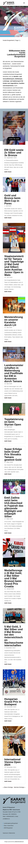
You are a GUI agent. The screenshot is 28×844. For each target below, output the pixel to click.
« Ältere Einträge (8, 787)
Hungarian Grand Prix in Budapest (12, 701)
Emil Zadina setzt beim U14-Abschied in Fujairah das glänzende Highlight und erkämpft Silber (13, 507)
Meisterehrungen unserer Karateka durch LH (13, 321)
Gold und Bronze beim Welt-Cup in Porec (12, 199)
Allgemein (10, 122)
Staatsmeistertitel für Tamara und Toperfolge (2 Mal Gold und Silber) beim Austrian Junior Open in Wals (14, 265)
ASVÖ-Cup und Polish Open (14, 117)
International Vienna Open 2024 (12, 762)
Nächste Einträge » (19, 787)
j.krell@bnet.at (6, 818)
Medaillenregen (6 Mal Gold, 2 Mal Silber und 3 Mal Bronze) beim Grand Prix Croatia (13, 578)
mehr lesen (7, 172)
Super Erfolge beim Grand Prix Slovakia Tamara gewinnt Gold (13, 454)
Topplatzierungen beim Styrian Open (13, 422)
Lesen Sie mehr (14, 139)
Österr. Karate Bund (8, 825)
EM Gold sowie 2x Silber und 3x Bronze (13, 152)
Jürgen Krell (11, 120)
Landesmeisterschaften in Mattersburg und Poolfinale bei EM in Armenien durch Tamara (13, 373)
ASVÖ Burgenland (8, 827)
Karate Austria (16, 64)
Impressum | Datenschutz (9, 833)
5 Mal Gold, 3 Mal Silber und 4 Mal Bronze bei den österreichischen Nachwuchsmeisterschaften (13, 636)
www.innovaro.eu (19, 841)
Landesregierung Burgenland (11, 823)
